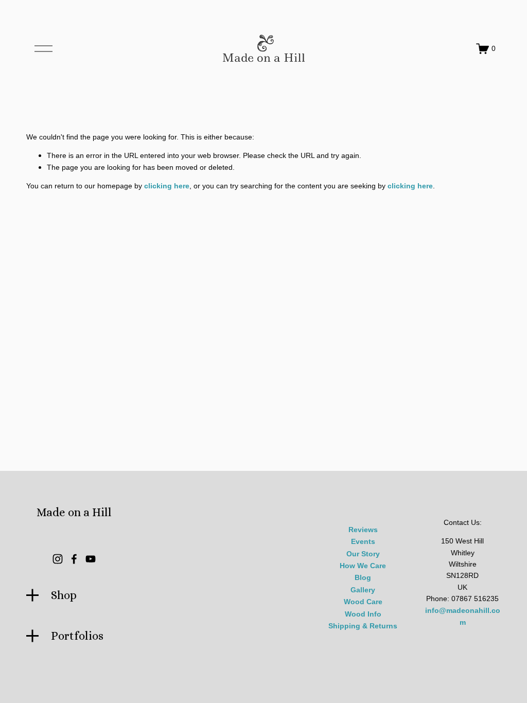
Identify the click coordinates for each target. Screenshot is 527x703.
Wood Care (363, 602)
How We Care (363, 566)
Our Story (363, 554)
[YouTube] (90, 559)
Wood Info (363, 614)
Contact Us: (463, 522)
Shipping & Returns (362, 626)
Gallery (362, 590)
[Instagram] (57, 559)
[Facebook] (74, 559)
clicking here (166, 186)
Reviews (363, 530)
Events (363, 542)
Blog (363, 578)
